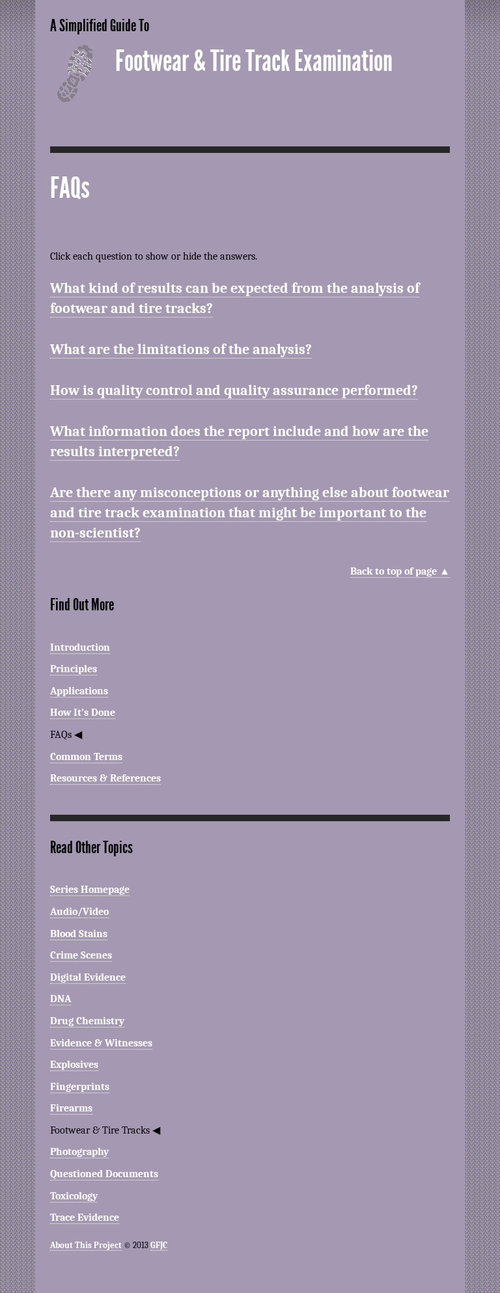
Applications (79, 691)
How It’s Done (82, 712)
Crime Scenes (81, 955)
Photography (79, 1152)
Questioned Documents (104, 1174)
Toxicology (74, 1196)
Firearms (71, 1108)
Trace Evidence (84, 1217)
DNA (60, 999)
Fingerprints (79, 1087)
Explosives (74, 1064)
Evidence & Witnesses (101, 1043)
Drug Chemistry (87, 1021)
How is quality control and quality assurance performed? (234, 390)
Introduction (80, 647)
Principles (73, 669)
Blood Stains (78, 934)
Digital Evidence (88, 977)
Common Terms (86, 757)
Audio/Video (79, 912)
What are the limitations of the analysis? (181, 349)
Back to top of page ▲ (400, 571)
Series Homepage (90, 889)
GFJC (158, 1245)
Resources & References (105, 778)
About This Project (86, 1245)
